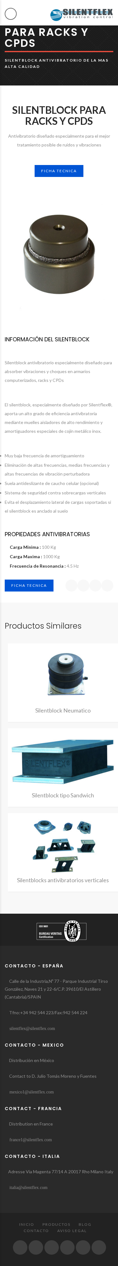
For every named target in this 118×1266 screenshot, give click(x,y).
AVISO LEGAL (72, 1230)
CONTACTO (36, 1230)
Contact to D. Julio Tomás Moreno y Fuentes (52, 1076)
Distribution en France (30, 1123)
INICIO (26, 1224)
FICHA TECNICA (59, 170)
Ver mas (62, 676)
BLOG (85, 1224)
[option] (59, 249)
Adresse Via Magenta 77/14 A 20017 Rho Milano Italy (60, 1171)
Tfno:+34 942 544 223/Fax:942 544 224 (47, 1012)
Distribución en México (31, 1060)
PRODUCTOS (56, 1224)
